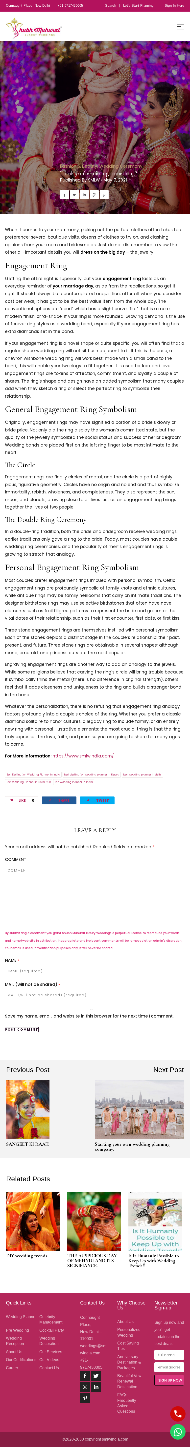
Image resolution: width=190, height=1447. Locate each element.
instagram (85, 1387)
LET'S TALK (178, 1414)
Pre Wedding (17, 1330)
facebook (85, 1376)
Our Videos (49, 1360)
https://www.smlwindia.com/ (83, 756)
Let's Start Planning (138, 5)
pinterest (85, 1398)
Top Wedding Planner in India (74, 782)
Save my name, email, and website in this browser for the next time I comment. (89, 1016)
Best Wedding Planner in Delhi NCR (28, 782)
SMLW (94, 180)
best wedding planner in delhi (142, 774)
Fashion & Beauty (78, 166)
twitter (96, 1376)
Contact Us (49, 1368)
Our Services (50, 1352)
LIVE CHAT (178, 1432)
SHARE (59, 800)
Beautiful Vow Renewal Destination (129, 1381)
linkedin (96, 1387)
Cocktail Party (51, 1330)
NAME (12, 960)
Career (12, 1368)
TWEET (97, 800)
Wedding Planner (21, 1317)
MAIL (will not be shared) (32, 984)
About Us (14, 1352)
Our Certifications (21, 1360)
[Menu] (180, 26)
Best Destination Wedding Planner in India (33, 774)
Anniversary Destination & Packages (129, 1362)
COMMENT (15, 859)
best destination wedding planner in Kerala (91, 774)
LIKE (26, 800)
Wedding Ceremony (120, 166)
